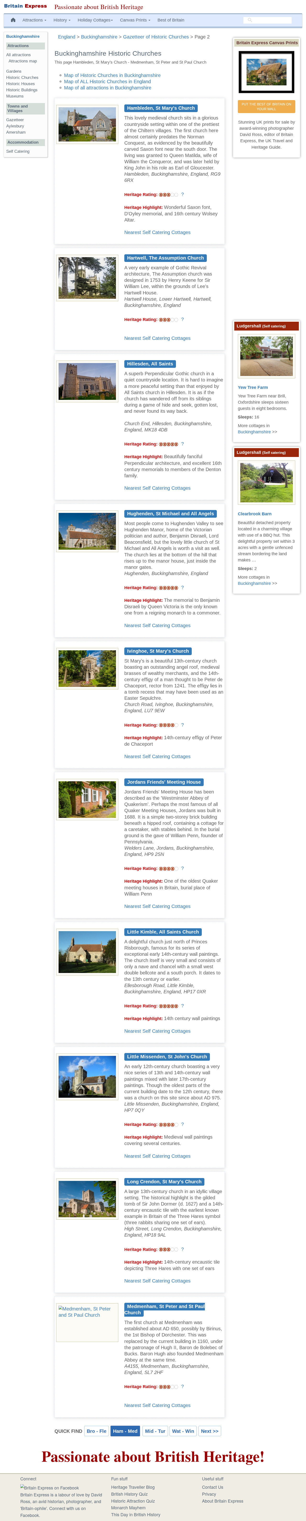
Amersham (16, 132)
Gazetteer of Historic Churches (156, 36)
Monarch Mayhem (128, 1507)
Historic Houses (20, 83)
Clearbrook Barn (255, 513)
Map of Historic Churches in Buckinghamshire (112, 75)
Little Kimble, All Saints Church (163, 931)
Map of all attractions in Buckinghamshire (107, 87)
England (66, 36)
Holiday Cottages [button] (94, 20)
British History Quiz (129, 1494)
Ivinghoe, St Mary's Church (158, 651)
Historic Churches (22, 77)
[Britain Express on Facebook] (49, 1487)
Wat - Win (183, 1431)
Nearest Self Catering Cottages (157, 232)
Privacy (209, 1494)
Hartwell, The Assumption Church (165, 258)
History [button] (61, 20)
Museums (15, 96)
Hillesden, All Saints (150, 363)
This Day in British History (135, 1514)
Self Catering (17, 151)
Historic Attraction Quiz (133, 1501)
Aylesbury (15, 126)
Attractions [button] (33, 20)
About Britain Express (222, 1501)
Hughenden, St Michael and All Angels (170, 513)
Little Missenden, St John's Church (167, 1056)
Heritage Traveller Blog (133, 1487)
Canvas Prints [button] (134, 20)
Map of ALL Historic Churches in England (107, 81)
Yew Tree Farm (253, 387)
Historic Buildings (22, 90)
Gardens (14, 71)
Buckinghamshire (99, 36)
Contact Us (212, 1487)
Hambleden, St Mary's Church (161, 108)
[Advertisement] (25, 234)
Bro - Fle (96, 1431)
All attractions (18, 55)
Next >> (210, 1431)
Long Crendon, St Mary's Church (164, 1181)
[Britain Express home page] (25, 6)
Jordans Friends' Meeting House (164, 782)
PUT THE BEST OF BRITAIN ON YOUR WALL (267, 106)
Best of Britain (171, 20)
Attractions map (23, 61)
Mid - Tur (155, 1431)
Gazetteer (15, 120)
